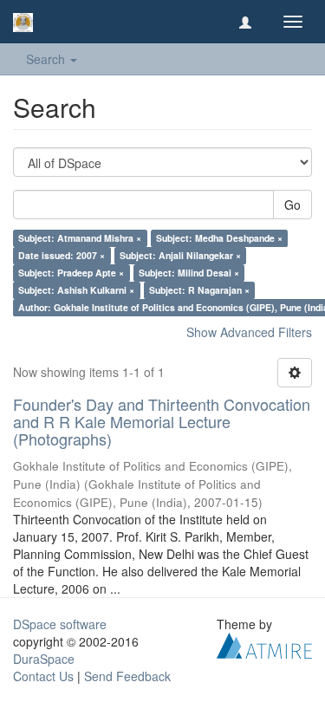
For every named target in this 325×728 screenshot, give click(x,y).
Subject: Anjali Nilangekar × (180, 255)
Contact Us (43, 676)
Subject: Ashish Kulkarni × (76, 289)
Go (292, 204)
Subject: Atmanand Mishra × (79, 237)
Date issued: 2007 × (61, 255)
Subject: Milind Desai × (189, 272)
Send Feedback (127, 676)
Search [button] (47, 59)
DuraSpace (44, 658)
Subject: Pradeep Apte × (71, 272)
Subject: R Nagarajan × (199, 289)
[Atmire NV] (264, 644)
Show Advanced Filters (249, 332)
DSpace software (60, 624)
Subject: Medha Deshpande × (219, 237)
